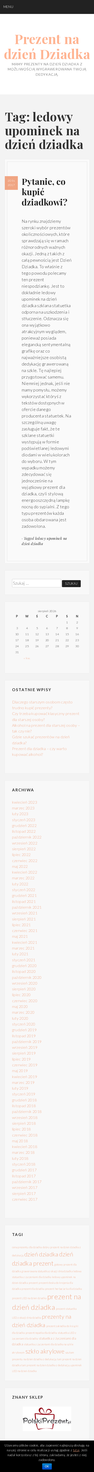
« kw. (27, 658)
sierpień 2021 (24, 919)
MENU (8, 7)
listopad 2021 (24, 901)
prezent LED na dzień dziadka (29, 1298)
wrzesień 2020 (25, 983)
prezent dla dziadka (32, 1288)
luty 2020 (20, 1018)
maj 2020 (20, 1006)
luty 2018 (20, 1158)
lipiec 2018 (21, 1129)
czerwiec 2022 (25, 860)
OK (47, 1466)
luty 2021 (20, 953)
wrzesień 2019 (25, 1047)
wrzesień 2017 (25, 1187)
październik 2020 (27, 977)
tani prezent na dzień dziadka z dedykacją (45, 1365)
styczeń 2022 (23, 889)
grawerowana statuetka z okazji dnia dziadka (46, 1271)
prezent (33, 1282)
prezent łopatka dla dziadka (41, 1332)
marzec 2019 (23, 1082)
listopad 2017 (24, 1176)
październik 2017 (27, 1181)
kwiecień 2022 (24, 872)
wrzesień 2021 (25, 913)
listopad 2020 (24, 971)
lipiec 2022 (21, 854)
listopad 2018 (24, 1105)
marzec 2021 (23, 948)
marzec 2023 (23, 808)
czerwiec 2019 (25, 1064)
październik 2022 (27, 837)
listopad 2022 (24, 831)
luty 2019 (20, 1088)
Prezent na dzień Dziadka (47, 46)
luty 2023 (20, 813)
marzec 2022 (23, 878)
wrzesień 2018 (25, 1117)
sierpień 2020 (24, 989)
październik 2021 (27, 907)
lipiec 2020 (21, 994)
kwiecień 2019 (24, 1076)
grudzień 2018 (24, 1100)
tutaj (76, 1450)
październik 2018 (27, 1111)
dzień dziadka (41, 1254)
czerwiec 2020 (25, 1000)
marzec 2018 (23, 1152)
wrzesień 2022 (25, 843)
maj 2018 (20, 1140)
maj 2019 (20, 1070)
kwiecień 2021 (24, 942)
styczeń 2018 (23, 1164)
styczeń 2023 (23, 819)
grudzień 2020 (24, 965)
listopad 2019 (24, 1035)
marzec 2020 (23, 1012)
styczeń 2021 (23, 959)
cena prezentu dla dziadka (27, 1247)
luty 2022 (20, 884)
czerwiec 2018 (25, 1135)
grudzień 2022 (24, 825)
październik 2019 (27, 1041)
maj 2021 (20, 936)
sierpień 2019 (24, 1053)
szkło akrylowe (44, 1351)
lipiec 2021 (21, 924)
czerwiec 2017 (25, 1199)
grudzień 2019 (24, 1029)
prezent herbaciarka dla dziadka (63, 1288)
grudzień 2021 (24, 895)
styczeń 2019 (23, 1094)
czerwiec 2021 (25, 930)
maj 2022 (20, 866)
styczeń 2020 (23, 1024)
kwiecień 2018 (24, 1146)
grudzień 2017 (24, 1170)
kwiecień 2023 (24, 802)
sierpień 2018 (24, 1123)
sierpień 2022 (24, 848)
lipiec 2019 (21, 1059)
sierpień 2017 (24, 1193)
